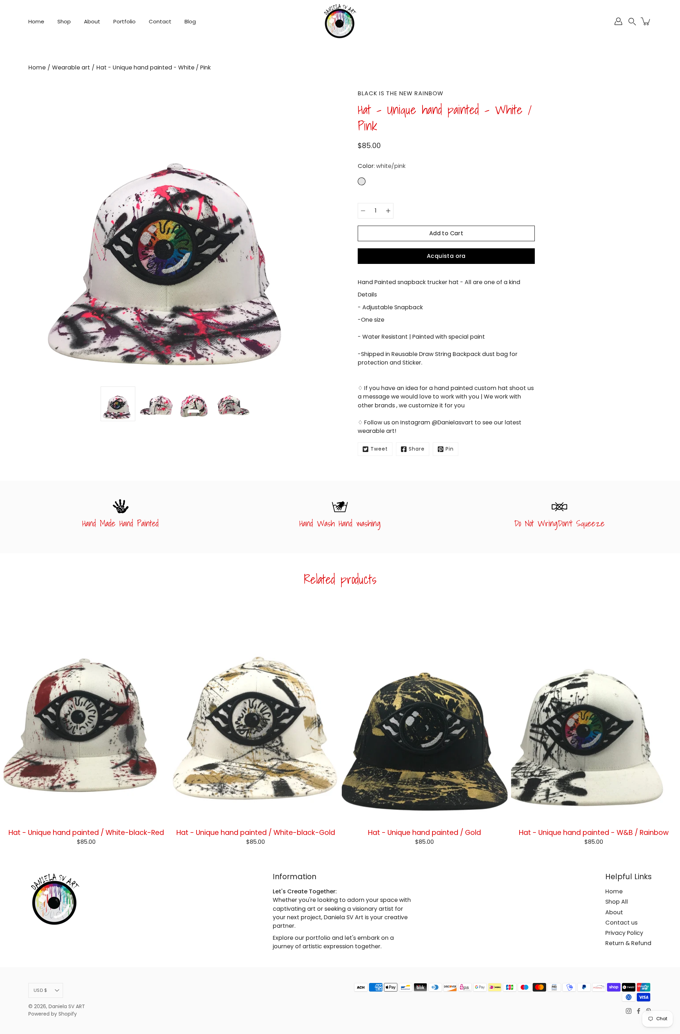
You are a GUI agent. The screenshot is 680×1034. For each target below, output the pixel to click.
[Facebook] (638, 1011)
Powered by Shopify (52, 1014)
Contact (160, 21)
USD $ (40, 990)
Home (36, 21)
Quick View (86, 712)
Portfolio (124, 21)
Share (417, 449)
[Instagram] (628, 1011)
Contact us (621, 923)
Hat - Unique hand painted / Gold (424, 832)
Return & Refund (628, 943)
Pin (450, 449)
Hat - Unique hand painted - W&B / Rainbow (594, 832)
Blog (190, 21)
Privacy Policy (624, 933)
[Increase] (388, 211)
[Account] (618, 21)
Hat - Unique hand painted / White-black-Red (86, 832)
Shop (64, 21)
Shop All (616, 902)
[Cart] (646, 21)
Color (382, 166)
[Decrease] (363, 211)
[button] (632, 21)
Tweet (379, 449)
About (92, 21)
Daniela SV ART (67, 1006)
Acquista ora (446, 256)
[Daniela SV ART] (340, 21)
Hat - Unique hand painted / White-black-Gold (255, 832)
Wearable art (71, 67)
